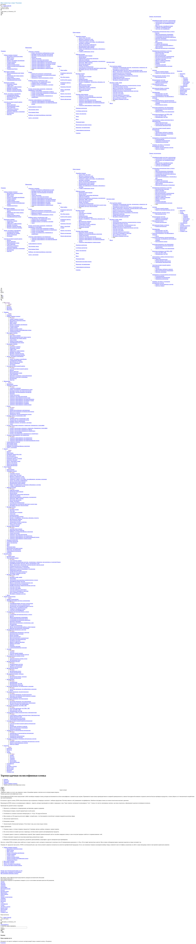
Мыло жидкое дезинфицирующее (164, 26)
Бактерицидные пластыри (162, 52)
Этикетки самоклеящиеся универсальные (42, 68)
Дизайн (182, 76)
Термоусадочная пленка (13, 64)
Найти (2, 929)
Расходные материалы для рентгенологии (163, 100)
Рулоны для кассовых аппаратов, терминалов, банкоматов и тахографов (40, 89)
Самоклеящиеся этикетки (35, 106)
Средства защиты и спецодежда (121, 95)
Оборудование (76, 32)
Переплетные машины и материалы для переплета (92, 61)
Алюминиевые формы (13, 95)
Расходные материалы (84, 64)
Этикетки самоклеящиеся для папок (40, 65)
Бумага (30, 72)
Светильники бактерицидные (163, 125)
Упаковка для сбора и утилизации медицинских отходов (161, 145)
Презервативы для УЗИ (161, 93)
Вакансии (182, 93)
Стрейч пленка (11, 63)
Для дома (81, 75)
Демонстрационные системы (86, 40)
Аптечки (154, 70)
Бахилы (9, 103)
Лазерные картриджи (81, 108)
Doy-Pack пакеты (64, 77)
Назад (9, 304)
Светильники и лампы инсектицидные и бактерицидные (25, 715)
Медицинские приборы (85, 84)
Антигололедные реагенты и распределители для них (127, 85)
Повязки (157, 63)
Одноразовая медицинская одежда (164, 35)
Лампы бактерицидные (161, 122)
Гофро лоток (10, 85)
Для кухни (81, 77)
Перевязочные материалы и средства (162, 51)
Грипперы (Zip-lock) (65, 86)
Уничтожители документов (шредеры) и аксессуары (92, 68)
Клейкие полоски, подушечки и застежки (42, 84)
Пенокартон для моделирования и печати (42, 77)
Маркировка (28, 47)
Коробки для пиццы (12, 88)
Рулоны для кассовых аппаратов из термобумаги (44, 93)
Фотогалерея (183, 91)
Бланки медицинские (161, 89)
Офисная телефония (84, 60)
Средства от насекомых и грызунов (122, 96)
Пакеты (59, 66)
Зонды (157, 99)
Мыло (111, 103)
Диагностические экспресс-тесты (161, 75)
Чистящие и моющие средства (120, 80)
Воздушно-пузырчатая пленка (15, 56)
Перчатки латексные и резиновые (16, 111)
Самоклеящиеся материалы (83, 130)
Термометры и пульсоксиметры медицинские (164, 138)
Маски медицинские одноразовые (164, 34)
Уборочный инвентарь (118, 77)
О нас (181, 75)
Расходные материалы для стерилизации (162, 107)
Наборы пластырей (160, 62)
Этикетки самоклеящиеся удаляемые (41, 66)
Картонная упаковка (9, 82)
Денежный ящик (80, 122)
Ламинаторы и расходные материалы (88, 58)
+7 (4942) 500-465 (6, 5)
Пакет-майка (63, 70)
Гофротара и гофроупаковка (14, 86)
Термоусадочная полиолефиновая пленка (17, 858)
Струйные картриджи (81, 111)
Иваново (9, 306)
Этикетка (185, 80)
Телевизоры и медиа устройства (87, 87)
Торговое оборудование (82, 94)
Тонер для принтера (81, 113)
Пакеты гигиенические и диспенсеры (122, 74)
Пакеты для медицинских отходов (164, 147)
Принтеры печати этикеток (86, 95)
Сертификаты (183, 86)
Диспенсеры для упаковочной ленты (41, 82)
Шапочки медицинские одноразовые (165, 48)
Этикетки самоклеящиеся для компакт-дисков (43, 64)
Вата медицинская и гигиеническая (164, 56)
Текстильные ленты (33, 109)
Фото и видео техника (84, 88)
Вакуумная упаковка (9, 71)
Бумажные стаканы (12, 84)
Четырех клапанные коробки (14, 91)
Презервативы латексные (162, 95)
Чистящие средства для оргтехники (88, 69)
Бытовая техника (80, 73)
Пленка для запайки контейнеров (15, 60)
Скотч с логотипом (33, 117)
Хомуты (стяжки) (159, 149)
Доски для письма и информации (87, 44)
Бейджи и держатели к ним (86, 39)
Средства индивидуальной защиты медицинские (22, 723)
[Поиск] (2, 13)
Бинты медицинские (160, 55)
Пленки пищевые (11, 62)
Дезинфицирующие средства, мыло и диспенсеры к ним (127, 70)
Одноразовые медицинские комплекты (165, 37)
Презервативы (156, 92)
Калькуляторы (82, 57)
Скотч (33, 86)
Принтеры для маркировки (83, 127)
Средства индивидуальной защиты (13, 102)
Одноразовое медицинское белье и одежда (163, 31)
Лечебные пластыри (160, 59)
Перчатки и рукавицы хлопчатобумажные (13, 109)
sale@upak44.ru (4, 924)
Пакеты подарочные (65, 96)
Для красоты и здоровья (85, 76)
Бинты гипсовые (159, 53)
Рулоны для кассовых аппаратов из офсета (42, 91)
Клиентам (179, 71)
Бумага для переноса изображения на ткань (42, 53)
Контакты (182, 73)
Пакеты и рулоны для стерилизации (164, 111)
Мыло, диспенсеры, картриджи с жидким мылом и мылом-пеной (130, 71)
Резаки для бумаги (83, 65)
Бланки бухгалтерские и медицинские (41, 73)
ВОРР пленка (10, 57)
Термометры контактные (161, 142)
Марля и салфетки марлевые (162, 60)
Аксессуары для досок (84, 37)
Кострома (9, 308)
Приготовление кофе (84, 86)
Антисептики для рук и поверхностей (165, 22)
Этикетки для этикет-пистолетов (40, 60)
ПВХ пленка (10, 59)
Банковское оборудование (85, 55)
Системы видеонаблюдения (86, 66)
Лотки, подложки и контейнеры (12, 93)
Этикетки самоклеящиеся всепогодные (41, 61)
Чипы (77, 116)
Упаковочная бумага (12, 68)
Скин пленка (10, 77)
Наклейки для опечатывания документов (42, 55)
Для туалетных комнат (115, 66)
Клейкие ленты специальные (39, 83)
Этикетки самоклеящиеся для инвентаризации (43, 62)
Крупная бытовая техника (85, 80)
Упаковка (3, 51)
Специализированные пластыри (163, 66)
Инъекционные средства (158, 80)
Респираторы (10, 113)
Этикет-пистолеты (36, 58)
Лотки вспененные (12, 97)
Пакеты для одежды (65, 93)
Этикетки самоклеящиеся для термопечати (39, 100)
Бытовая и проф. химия (116, 82)
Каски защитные (11, 104)
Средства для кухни (118, 92)
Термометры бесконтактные (162, 140)
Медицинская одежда (158, 84)
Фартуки (9, 114)
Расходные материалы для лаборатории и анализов (23, 689)
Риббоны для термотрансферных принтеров (39, 115)
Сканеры (78, 133)
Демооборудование (81, 36)
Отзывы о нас (183, 94)
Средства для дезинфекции (162, 28)
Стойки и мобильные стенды (86, 51)
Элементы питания (84, 90)
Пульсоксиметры (159, 139)
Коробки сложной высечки (14, 89)
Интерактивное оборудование (87, 46)
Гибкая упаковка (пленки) (10, 55)
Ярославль (9, 309)
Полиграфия (186, 82)
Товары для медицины (155, 16)
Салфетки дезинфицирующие (163, 27)
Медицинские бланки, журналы (160, 88)
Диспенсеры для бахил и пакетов (164, 132)
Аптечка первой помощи (161, 71)
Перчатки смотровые (160, 38)
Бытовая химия (111, 62)
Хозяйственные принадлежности (121, 78)
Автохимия (116, 84)
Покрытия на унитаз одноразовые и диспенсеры (125, 75)
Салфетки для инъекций (161, 81)
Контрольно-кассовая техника (83, 124)
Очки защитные (11, 107)
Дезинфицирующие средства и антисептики (163, 20)
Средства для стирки (118, 93)
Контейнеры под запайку (13, 96)
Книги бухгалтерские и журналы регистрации (43, 75)
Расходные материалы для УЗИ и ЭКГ (162, 114)
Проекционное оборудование (86, 47)
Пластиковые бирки (33, 112)
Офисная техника (80, 54)
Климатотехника (83, 79)
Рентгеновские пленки (161, 104)
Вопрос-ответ (183, 90)
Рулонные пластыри (160, 64)
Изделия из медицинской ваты (163, 57)
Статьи (182, 87)
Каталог (3, 890)
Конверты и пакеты (36, 76)
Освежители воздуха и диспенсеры (122, 73)
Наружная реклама (185, 84)
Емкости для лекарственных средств (164, 73)
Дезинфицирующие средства (120, 86)
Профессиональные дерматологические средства (125, 91)
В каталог (3, 942)
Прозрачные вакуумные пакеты (15, 75)
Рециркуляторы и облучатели (163, 124)
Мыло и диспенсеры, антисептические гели (124, 88)
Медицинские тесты (160, 77)
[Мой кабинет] (1, 15)
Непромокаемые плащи (13, 106)
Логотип (185, 77)
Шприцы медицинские (161, 82)
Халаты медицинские (161, 85)
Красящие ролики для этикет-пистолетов (42, 54)
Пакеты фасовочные (65, 99)
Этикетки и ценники (33, 51)
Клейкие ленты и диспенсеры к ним (37, 80)
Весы (77, 119)
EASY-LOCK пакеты (66, 80)
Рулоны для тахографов (37, 94)
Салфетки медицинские (161, 44)
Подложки (9, 99)
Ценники (33, 57)
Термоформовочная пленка (14, 80)
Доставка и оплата (5, 906)
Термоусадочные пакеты (13, 78)
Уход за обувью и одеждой (119, 97)
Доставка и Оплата (185, 88)
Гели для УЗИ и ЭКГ (160, 115)
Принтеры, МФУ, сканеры (85, 62)
